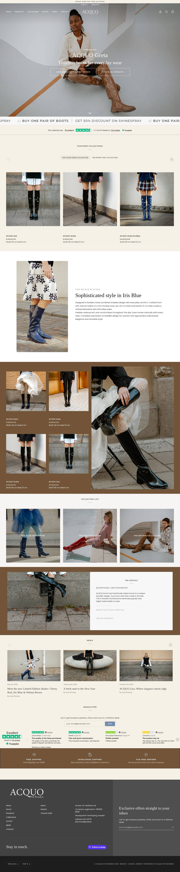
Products (10, 813)
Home (8, 809)
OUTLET (9, 821)
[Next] (171, 159)
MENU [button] (8, 805)
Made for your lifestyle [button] (110, 595)
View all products (114, 72)
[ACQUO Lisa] (33, 199)
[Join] (172, 827)
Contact (10, 829)
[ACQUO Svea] (69, 391)
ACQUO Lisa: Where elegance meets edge (143, 688)
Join (110, 724)
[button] (19, 11)
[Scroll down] (90, 113)
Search (44, 809)
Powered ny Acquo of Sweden (158, 864)
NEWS (8, 825)
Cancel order (46, 813)
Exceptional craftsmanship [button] (112, 586)
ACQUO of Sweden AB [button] (85, 805)
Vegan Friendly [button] (105, 604)
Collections (11, 817)
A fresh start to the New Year (79, 688)
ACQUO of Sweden (105, 864)
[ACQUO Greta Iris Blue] (147, 199)
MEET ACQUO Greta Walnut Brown (73, 72)
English (95, 4)
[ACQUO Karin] (26, 391)
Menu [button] (43, 805)
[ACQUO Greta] (90, 199)
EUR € (83, 4)
